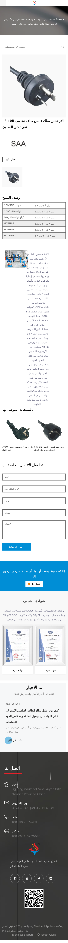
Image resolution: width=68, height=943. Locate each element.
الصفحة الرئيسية (48, 19)
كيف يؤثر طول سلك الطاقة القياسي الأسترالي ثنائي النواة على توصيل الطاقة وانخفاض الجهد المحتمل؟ (32, 716)
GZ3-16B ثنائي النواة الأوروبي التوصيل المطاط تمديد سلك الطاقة (49, 448)
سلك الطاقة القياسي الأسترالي (17, 19)
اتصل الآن (11, 159)
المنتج (36, 19)
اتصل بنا (35, 584)
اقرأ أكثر (12, 740)
